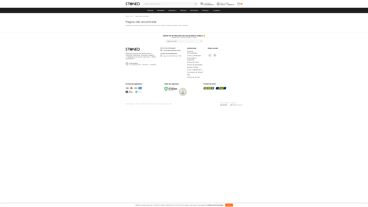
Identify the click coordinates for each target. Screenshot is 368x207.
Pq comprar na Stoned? (195, 72)
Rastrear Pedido (192, 67)
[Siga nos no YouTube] (210, 55)
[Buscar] (195, 4)
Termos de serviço (193, 77)
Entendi (229, 205)
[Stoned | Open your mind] (133, 4)
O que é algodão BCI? (194, 70)
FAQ (188, 75)
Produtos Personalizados (192, 52)
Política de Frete (193, 62)
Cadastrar (230, 4)
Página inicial (129, 16)
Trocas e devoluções (194, 55)
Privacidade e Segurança (191, 59)
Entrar (223, 4)
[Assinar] (201, 41)
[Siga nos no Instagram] (215, 55)
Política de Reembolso (194, 65)
